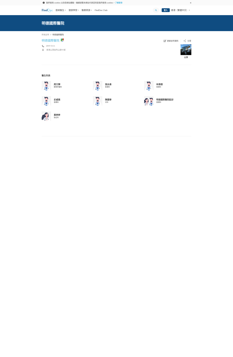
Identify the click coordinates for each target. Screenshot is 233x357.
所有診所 (45, 34)
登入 (166, 10)
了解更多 (119, 2)
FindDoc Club (101, 10)
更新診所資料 (172, 41)
